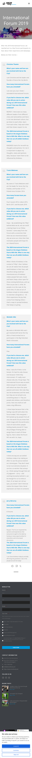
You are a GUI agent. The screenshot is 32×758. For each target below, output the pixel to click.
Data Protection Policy (19, 638)
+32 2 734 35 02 (8, 664)
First (3, 593)
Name (4, 590)
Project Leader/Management (9, 632)
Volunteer (5, 630)
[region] (16, 744)
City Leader (6, 624)
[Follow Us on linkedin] (6, 678)
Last (3, 599)
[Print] (12, 566)
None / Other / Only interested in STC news (13, 621)
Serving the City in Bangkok (16, 693)
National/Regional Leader (9, 635)
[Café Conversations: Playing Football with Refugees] (5, 703)
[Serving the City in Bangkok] (5, 696)
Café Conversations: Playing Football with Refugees (18, 701)
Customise (16, 750)
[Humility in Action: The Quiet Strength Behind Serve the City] (5, 689)
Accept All (16, 746)
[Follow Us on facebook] (3, 678)
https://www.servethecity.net (11, 669)
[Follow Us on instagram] (9, 678)
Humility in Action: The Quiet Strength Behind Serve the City (18, 687)
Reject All (16, 754)
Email (4, 606)
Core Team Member (8, 627)
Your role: (5, 613)
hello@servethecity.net (9, 667)
